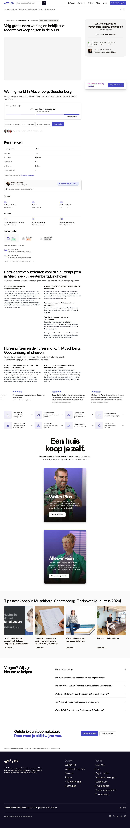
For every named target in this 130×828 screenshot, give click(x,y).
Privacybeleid (102, 785)
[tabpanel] (42, 251)
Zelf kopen (71, 3)
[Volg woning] (124, 9)
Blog (97, 769)
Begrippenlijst (102, 773)
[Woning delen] (120, 9)
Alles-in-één (81, 3)
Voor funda (70, 785)
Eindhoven (22, 9)
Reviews (90, 3)
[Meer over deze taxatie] (57, 20)
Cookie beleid (102, 794)
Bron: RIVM (7, 261)
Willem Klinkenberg (111, 52)
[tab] (11, 238)
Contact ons (101, 781)
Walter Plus (70, 764)
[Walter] (9, 3)
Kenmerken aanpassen (27, 175)
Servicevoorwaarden (105, 790)
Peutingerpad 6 (50, 9)
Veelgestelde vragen (105, 777)
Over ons (99, 764)
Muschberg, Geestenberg (35, 9)
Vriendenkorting (73, 781)
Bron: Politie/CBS (16, 261)
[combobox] (31, 3)
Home (6, 748)
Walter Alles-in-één (75, 769)
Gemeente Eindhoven (10, 9)
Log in (105, 3)
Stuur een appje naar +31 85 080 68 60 (44, 808)
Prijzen (98, 3)
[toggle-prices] (97, 34)
